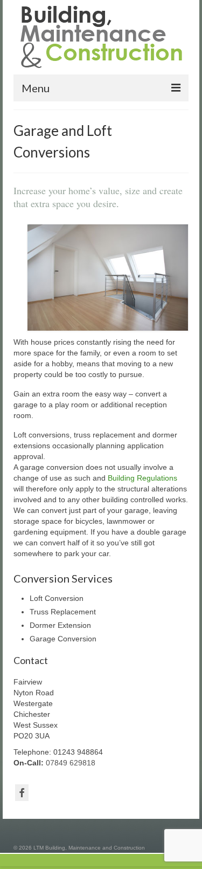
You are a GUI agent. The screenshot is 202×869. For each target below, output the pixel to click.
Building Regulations (142, 478)
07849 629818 (70, 762)
